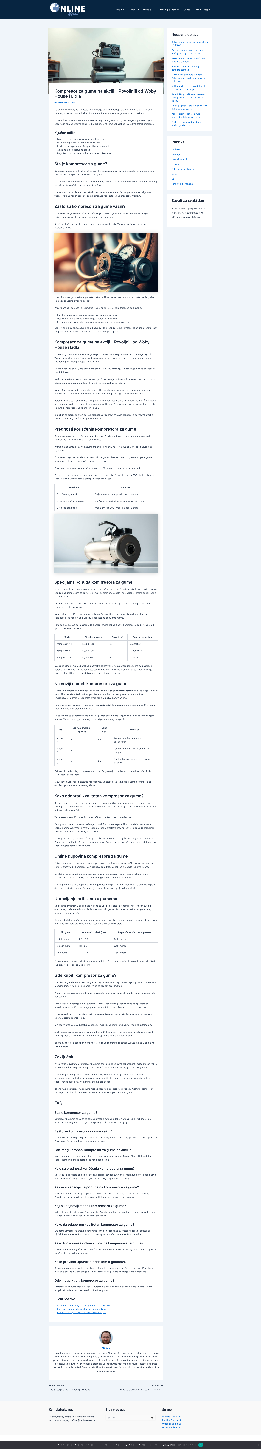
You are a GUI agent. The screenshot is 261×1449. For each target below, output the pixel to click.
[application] (152, 9)
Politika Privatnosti (171, 1420)
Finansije (176, 154)
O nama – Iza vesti (171, 1416)
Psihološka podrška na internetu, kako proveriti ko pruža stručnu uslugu (188, 97)
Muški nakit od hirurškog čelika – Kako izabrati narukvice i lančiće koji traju (188, 78)
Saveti (175, 174)
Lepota (175, 164)
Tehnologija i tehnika (182, 183)
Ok (201, 1445)
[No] (257, 1445)
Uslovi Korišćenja (171, 1427)
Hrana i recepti (179, 159)
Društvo (176, 149)
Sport (174, 178)
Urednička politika (171, 1423)
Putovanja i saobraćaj (183, 169)
